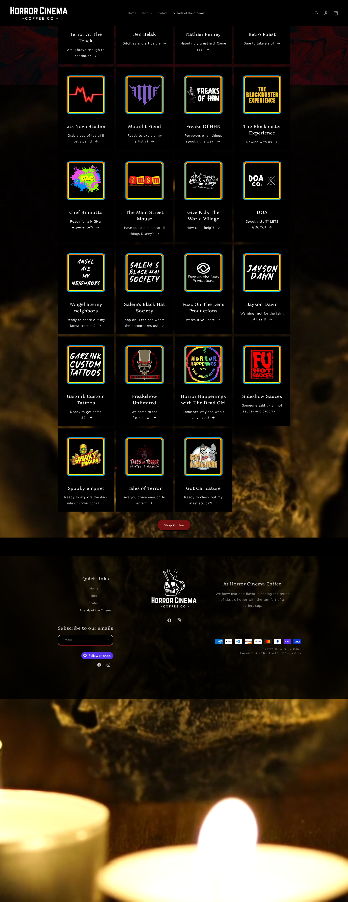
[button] (146, 13)
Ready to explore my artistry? (144, 138)
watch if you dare (200, 320)
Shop (94, 595)
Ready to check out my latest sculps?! (203, 500)
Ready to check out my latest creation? (86, 323)
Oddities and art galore (141, 43)
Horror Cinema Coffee (288, 649)
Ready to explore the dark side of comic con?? (86, 500)
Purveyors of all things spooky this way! (203, 138)
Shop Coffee (174, 525)
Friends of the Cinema (96, 610)
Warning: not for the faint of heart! (262, 316)
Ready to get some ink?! (86, 415)
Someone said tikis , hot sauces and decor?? (262, 408)
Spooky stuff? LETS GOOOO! (262, 224)
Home (94, 588)
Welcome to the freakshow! (145, 415)
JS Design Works (270, 653)
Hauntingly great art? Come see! (203, 46)
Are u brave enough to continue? (86, 53)
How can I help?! (200, 228)
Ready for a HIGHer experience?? (86, 224)
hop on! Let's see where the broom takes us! (145, 323)
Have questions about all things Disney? (144, 231)
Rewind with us (259, 142)
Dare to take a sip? (259, 43)
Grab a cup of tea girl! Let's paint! (86, 138)
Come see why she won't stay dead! (203, 415)
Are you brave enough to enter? (144, 500)
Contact (94, 603)
